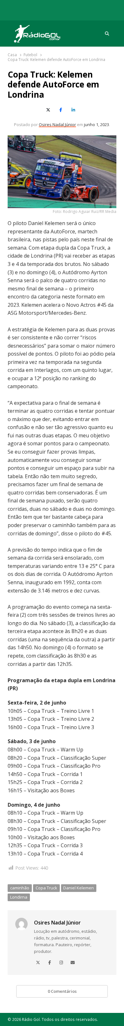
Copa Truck (46, 888)
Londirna (18, 897)
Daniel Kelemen (78, 888)
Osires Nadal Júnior (57, 124)
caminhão (19, 888)
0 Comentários (62, 991)
